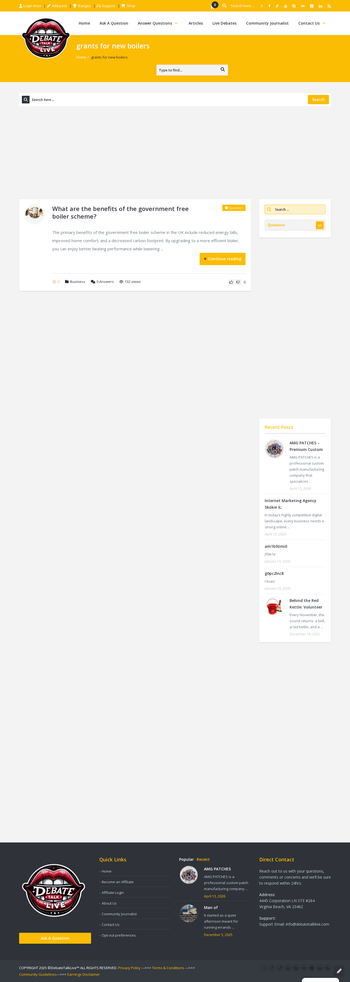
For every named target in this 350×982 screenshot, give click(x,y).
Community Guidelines (38, 974)
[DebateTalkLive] (45, 37)
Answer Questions (155, 23)
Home (84, 23)
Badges (84, 5)
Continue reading (224, 258)
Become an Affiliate (118, 881)
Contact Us (309, 23)
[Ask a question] (339, 971)
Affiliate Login (113, 892)
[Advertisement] (175, 152)
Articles (196, 23)
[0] (212, 7)
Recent (203, 859)
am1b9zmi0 (276, 546)
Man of (211, 907)
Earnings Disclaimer (83, 974)
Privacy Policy (129, 967)
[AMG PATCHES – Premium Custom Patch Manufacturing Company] (274, 449)
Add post (59, 5)
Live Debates (224, 23)
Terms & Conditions (168, 967)
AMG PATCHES (217, 868)
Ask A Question (114, 23)
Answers (105, 281)
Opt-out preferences (119, 935)
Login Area (32, 5)
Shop (131, 5)
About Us (109, 903)
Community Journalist (267, 23)
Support (108, 5)
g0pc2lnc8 (274, 573)
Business (77, 281)
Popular (186, 859)
